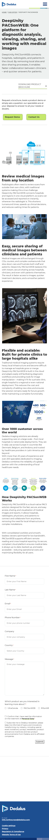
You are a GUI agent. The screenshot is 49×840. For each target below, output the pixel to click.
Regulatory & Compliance (13, 831)
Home (4, 12)
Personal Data (28, 719)
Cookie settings (8, 826)
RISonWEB (44, 708)
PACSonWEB (28, 708)
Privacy (5, 829)
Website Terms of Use (11, 835)
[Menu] (45, 4)
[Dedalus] (9, 4)
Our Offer (12, 12)
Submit (39, 742)
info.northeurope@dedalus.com (16, 820)
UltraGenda (11, 708)
